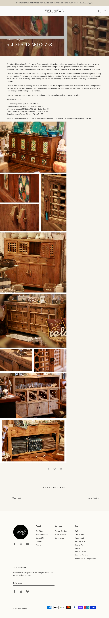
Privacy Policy (80, 552)
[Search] (99, 11)
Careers (39, 541)
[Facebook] (14, 544)
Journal (38, 545)
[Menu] (5, 8)
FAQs (77, 531)
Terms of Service (81, 555)
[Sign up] (53, 583)
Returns (78, 548)
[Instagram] (21, 544)
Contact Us (40, 538)
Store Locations (42, 535)
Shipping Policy (81, 541)
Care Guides (79, 535)
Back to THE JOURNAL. (54, 488)
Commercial (59, 538)
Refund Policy (80, 545)
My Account (79, 538)
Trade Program (60, 535)
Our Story (39, 531)
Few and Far (22, 609)
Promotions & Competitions (85, 559)
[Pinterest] (27, 544)
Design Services (61, 531)
